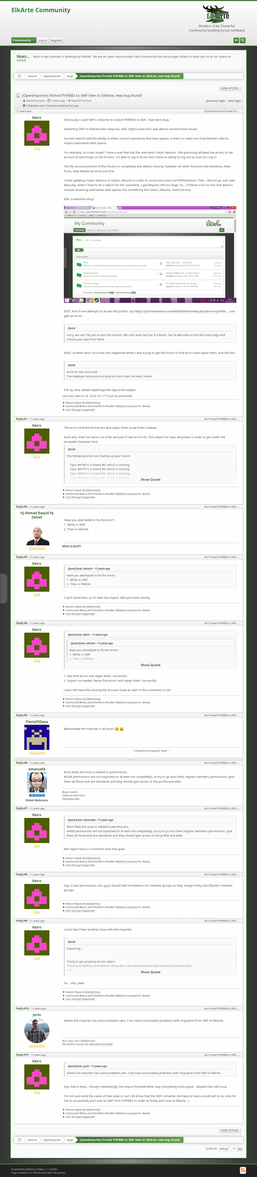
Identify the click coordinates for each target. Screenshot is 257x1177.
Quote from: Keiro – (88, 634)
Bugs (70, 76)
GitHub (21, 60)
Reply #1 (21, 419)
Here (79, 69)
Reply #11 (22, 1055)
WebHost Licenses (126, 406)
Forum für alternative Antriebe (94, 1044)
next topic (234, 101)
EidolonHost (93, 402)
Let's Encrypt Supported (80, 409)
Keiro (36, 118)
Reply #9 (21, 920)
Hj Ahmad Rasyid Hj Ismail (36, 515)
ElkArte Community (40, 10)
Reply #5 (21, 715)
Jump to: (211, 1148)
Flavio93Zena (37, 722)
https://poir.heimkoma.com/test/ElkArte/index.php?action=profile (180, 311)
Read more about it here (33, 69)
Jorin (37, 1015)
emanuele (37, 769)
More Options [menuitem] (230, 88)
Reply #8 (21, 874)
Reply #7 (21, 808)
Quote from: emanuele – (90, 820)
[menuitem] (243, 40)
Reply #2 (21, 506)
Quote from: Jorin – (87, 1066)
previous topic (215, 101)
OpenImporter (52, 76)
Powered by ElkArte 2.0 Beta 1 (28, 1169)
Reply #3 (21, 557)
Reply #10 (22, 1008)
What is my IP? (71, 546)
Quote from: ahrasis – (89, 568)
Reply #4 (21, 623)
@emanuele (72, 729)
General (32, 76)
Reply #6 (21, 763)
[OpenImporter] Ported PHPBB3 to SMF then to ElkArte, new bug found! (130, 76)
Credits (53, 1169)
